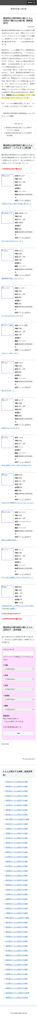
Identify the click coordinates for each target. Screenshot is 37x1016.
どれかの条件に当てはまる (13, 721)
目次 (15, 123)
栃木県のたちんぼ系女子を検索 (17, 838)
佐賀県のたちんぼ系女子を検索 (17, 969)
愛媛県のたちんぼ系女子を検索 (17, 955)
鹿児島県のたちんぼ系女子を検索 (17, 993)
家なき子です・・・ (9, 390)
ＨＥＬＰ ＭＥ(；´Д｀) (10, 353)
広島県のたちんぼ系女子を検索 (17, 936)
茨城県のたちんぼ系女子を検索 (17, 833)
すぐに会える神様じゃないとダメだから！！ (17, 577)
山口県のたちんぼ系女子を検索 (17, 941)
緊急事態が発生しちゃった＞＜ (13, 278)
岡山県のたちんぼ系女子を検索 (17, 932)
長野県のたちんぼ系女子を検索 (17, 861)
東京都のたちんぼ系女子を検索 (17, 814)
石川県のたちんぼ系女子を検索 (17, 857)
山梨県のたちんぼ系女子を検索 (17, 871)
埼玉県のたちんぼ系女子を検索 (17, 824)
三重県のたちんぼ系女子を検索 (17, 913)
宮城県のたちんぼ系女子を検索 (17, 796)
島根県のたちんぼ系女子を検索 (17, 927)
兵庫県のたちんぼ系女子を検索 (17, 894)
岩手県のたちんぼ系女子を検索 (17, 791)
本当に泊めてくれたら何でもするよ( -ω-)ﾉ (16, 465)
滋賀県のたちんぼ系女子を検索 (17, 908)
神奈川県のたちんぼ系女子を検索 (17, 819)
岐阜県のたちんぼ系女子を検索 (17, 880)
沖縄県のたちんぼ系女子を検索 (17, 997)
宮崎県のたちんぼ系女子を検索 (17, 988)
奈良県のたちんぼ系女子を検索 (17, 904)
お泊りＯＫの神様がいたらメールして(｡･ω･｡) (18, 503)
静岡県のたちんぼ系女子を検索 (17, 885)
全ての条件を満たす (11, 718)
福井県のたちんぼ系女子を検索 (17, 852)
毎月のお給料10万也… (10, 540)
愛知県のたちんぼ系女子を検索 (17, 875)
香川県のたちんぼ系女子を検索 (17, 950)
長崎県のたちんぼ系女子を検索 (17, 974)
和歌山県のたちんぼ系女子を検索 (17, 918)
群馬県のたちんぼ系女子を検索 (17, 843)
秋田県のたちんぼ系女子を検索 (17, 800)
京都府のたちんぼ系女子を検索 (17, 899)
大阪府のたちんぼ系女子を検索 (17, 890)
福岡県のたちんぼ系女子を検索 (17, 965)
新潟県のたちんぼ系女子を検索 (17, 847)
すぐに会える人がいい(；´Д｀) (12, 241)
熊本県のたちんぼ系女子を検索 (17, 979)
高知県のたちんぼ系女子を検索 (17, 960)
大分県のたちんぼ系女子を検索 (17, 983)
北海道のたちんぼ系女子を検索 (17, 782)
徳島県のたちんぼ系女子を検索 (17, 946)
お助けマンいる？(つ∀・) (10, 428)
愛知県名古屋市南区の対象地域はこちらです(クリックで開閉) (18, 114)
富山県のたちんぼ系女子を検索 (17, 866)
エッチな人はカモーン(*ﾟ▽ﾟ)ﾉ (12, 316)
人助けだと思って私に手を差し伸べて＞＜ (17, 203)
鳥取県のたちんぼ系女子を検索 (17, 922)
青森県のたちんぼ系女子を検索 (17, 786)
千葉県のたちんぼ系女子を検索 (17, 829)
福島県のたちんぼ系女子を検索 (17, 810)
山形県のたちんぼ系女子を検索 (17, 805)
